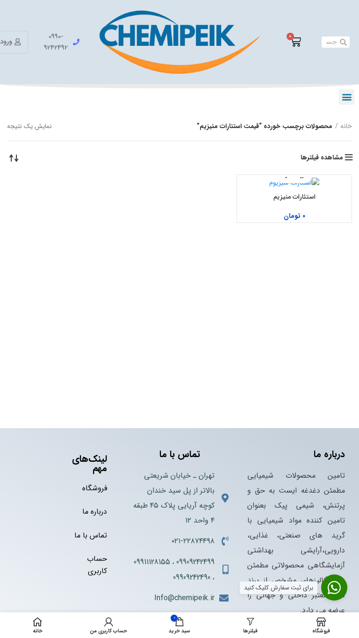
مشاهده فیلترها (322, 157)
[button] (346, 97)
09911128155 (152, 562)
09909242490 (191, 577)
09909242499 (195, 562)
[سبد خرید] (295, 42)
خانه (346, 126)
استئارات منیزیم (294, 197)
